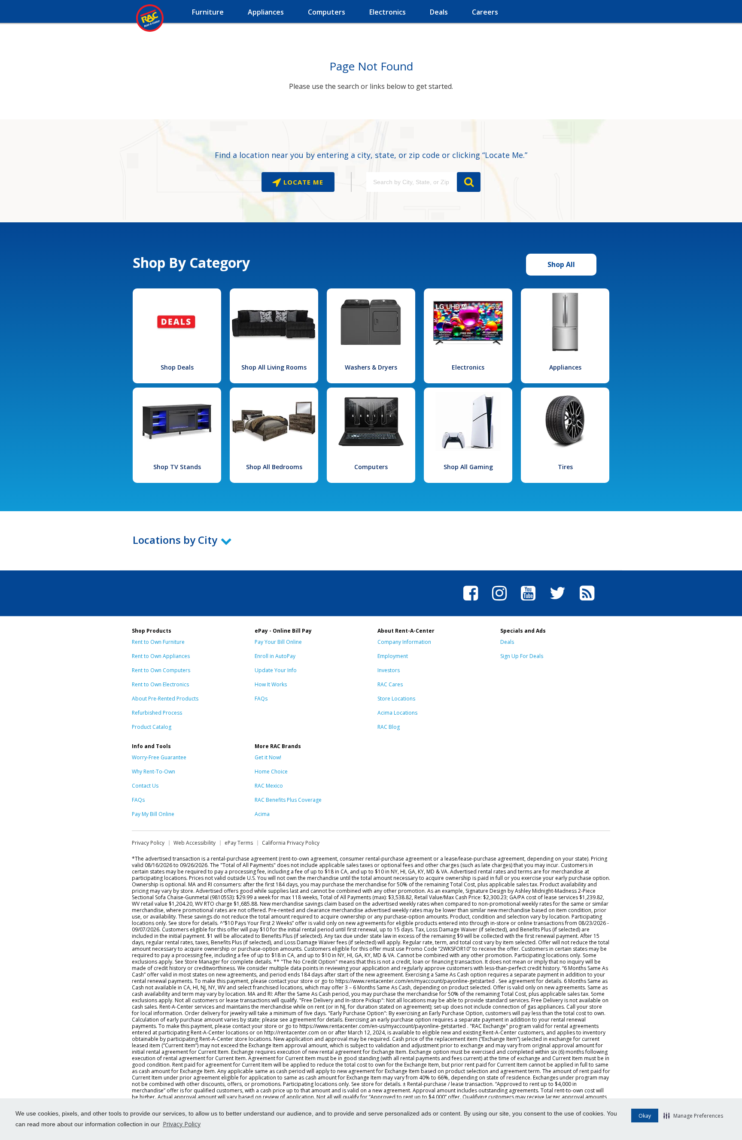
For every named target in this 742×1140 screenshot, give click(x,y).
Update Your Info (276, 670)
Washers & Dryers (371, 367)
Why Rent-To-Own (153, 771)
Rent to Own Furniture (158, 642)
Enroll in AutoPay (275, 656)
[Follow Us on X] (557, 602)
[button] (693, 1115)
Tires (565, 467)
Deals (507, 642)
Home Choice (271, 771)
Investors (388, 670)
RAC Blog (388, 727)
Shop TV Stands (177, 467)
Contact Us (145, 785)
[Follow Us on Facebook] (470, 602)
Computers (371, 467)
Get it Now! (268, 757)
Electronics (468, 367)
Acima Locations (397, 712)
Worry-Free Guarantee (159, 757)
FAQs (261, 698)
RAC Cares (390, 684)
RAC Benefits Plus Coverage (288, 799)
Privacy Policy (182, 1124)
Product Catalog (151, 727)
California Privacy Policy (290, 842)
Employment (392, 656)
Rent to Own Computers (161, 670)
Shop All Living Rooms (274, 367)
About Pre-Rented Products (165, 698)
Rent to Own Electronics (160, 684)
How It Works (271, 684)
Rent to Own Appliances (161, 656)
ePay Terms (239, 842)
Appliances (565, 367)
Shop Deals (177, 367)
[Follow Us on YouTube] (528, 602)
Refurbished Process (157, 712)
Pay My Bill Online (153, 814)
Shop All (561, 264)
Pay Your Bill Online (278, 642)
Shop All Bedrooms (274, 467)
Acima (262, 814)
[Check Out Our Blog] (587, 602)
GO (468, 182)
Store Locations (396, 698)
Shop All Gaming (468, 467)
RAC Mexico (269, 785)
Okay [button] (645, 1115)
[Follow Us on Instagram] (499, 602)
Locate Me (302, 182)
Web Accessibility (194, 842)
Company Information (404, 642)
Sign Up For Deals (521, 656)
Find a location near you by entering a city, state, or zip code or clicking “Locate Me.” (371, 155)
